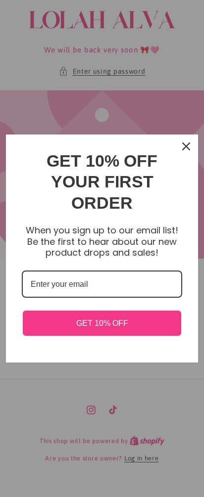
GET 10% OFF (102, 323)
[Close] (186, 146)
